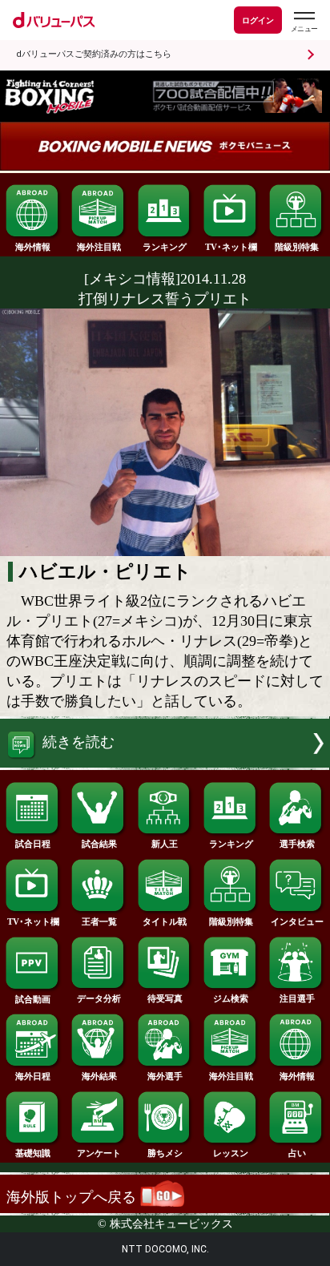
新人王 (164, 844)
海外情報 (32, 247)
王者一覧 (99, 921)
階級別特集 (297, 247)
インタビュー (297, 921)
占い (297, 1153)
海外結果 (99, 1076)
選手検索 (297, 844)
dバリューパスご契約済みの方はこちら (93, 54)
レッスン (230, 1153)
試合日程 (32, 844)
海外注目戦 (99, 247)
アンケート (99, 1153)
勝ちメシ (165, 1153)
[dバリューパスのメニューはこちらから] (303, 22)
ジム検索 (230, 998)
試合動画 (32, 999)
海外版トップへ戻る (73, 1197)
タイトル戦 (165, 921)
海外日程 (32, 1076)
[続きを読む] (165, 763)
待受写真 (165, 998)
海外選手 (165, 1076)
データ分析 (99, 998)
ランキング (165, 247)
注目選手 (297, 998)
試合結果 (99, 844)
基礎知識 (32, 1153)
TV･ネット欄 (231, 247)
